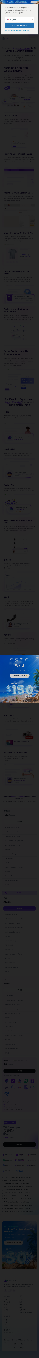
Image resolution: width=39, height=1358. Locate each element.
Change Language (19, 26)
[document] (19, 679)
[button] (37, 656)
